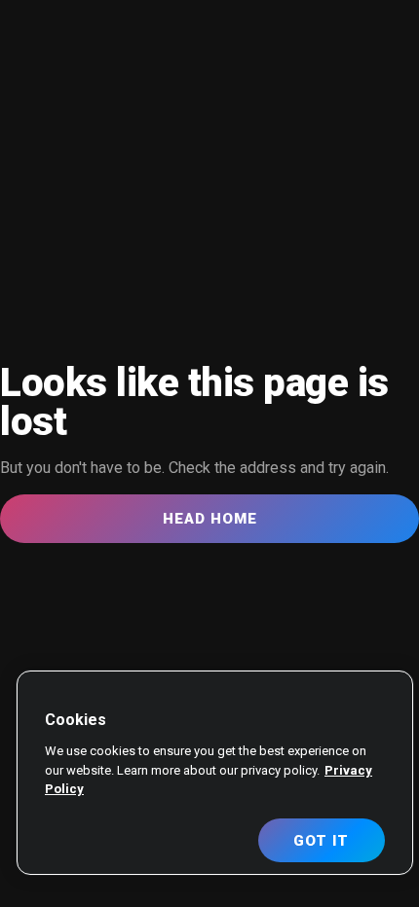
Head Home (210, 518)
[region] (215, 773)
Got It (321, 841)
